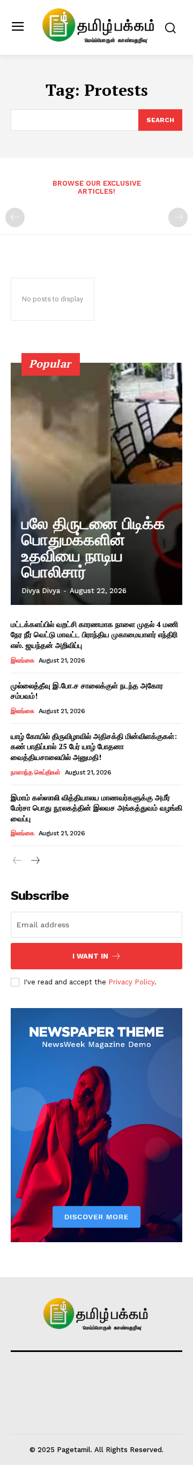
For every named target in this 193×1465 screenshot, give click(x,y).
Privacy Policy (131, 982)
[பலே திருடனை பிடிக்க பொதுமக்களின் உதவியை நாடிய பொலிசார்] (96, 484)
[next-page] (34, 861)
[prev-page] (15, 217)
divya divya (40, 591)
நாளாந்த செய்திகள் (35, 772)
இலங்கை (22, 660)
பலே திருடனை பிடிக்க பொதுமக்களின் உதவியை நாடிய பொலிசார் (93, 547)
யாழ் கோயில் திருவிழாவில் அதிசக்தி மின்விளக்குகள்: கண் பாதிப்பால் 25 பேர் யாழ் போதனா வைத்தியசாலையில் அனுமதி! (94, 746)
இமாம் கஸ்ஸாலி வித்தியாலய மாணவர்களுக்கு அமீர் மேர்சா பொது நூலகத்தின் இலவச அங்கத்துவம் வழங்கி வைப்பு (96, 807)
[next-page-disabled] (178, 217)
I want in (90, 956)
